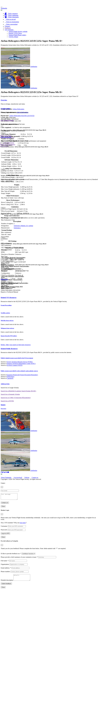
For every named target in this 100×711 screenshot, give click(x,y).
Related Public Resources (9, 348)
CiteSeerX (10, 378)
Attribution (33, 66)
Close (3, 133)
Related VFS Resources (8, 297)
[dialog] (50, 129)
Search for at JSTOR (7, 401)
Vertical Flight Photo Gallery (17, 35)
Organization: (5, 564)
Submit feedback (6, 583)
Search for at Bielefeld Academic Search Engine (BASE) (18, 391)
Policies (27, 477)
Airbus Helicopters (18, 109)
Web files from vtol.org (7, 320)
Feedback (8, 28)
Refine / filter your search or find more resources (16, 345)
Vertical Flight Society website (18, 31)
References (4, 279)
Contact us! (5, 502)
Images (3, 405)
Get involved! (18, 477)
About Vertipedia (6, 477)
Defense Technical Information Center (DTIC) (21, 363)
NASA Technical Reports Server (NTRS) (20, 362)
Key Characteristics (7, 120)
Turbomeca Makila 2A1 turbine (23, 226)
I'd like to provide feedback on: (11, 553)
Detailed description (7, 580)
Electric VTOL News (15, 33)
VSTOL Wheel (13, 37)
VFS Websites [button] (9, 30)
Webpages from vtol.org (7, 328)
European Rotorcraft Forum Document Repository (22, 375)
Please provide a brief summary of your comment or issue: (19, 557)
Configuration (5, 108)
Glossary (7, 26)
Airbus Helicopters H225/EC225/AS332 (21, 115)
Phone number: (5, 571)
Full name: (4, 561)
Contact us (35, 477)
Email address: (6, 568)
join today (23, 523)
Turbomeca (17, 228)
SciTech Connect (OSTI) (14, 365)
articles (5, 313)
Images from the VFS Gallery (9, 336)
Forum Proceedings (6, 305)
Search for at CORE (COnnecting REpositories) (15, 397)
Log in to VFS (5, 533)
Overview (4, 100)
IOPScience (10, 376)
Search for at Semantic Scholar (10, 394)
